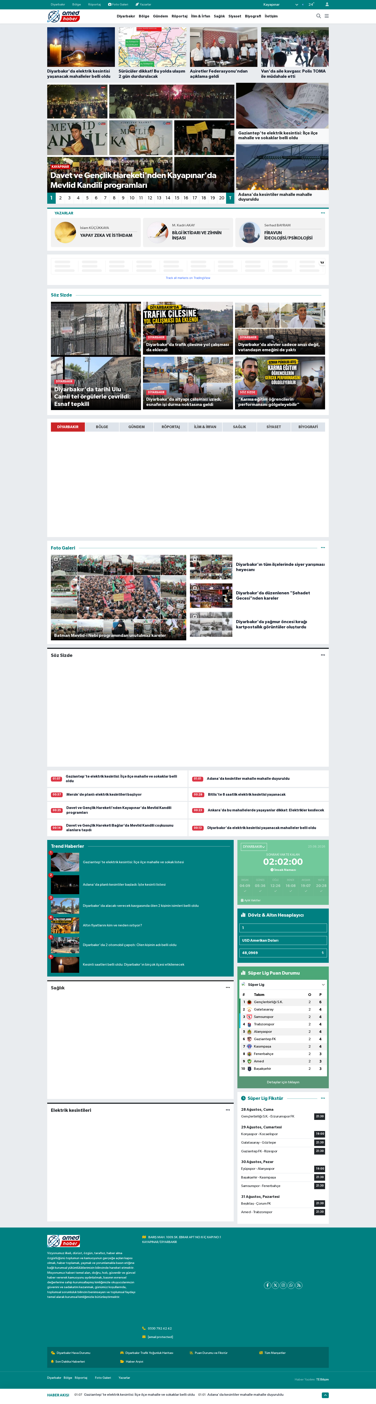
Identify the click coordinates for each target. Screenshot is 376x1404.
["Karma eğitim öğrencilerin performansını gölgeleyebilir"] (280, 383)
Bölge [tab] (102, 427)
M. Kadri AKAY (91, 225)
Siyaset (234, 16)
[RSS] (298, 1285)
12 (150, 198)
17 (195, 198)
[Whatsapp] (291, 1285)
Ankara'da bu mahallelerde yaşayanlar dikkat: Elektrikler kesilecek (266, 810)
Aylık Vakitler (252, 900)
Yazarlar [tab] (64, 213)
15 (177, 198)
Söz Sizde (61, 655)
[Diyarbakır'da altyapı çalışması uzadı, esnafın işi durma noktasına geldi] (188, 383)
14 (168, 198)
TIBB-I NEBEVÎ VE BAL (285, 235)
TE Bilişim (322, 1379)
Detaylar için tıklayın (283, 1082)
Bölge (76, 4)
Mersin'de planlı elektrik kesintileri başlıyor (104, 794)
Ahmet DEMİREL (277, 228)
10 (132, 198)
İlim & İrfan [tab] (205, 427)
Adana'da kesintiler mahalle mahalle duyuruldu (248, 778)
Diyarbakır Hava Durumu (73, 1353)
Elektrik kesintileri (71, 1110)
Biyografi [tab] (308, 427)
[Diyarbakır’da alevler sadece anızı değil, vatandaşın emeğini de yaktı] (280, 328)
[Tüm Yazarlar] (323, 213)
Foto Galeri (120, 4)
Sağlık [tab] (239, 427)
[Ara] (319, 16)
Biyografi (253, 16)
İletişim (271, 16)
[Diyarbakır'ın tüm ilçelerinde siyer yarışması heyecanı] (211, 567)
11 (141, 198)
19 (212, 198)
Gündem (160, 16)
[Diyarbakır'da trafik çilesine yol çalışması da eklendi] (188, 328)
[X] (275, 1285)
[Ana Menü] (327, 16)
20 (221, 198)
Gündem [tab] (136, 427)
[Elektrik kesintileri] (228, 1110)
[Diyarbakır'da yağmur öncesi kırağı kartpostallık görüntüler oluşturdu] (211, 624)
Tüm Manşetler (275, 1353)
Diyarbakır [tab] (67, 427)
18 (203, 198)
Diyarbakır (58, 4)
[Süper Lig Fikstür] (323, 1098)
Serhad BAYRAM (185, 225)
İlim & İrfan (200, 16)
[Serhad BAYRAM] (157, 232)
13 (159, 198)
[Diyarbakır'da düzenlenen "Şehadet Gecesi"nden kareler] (211, 595)
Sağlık (219, 16)
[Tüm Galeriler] (323, 548)
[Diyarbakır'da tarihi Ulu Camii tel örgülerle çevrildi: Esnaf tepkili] (96, 356)
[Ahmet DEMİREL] (250, 232)
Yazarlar (145, 4)
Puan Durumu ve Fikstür (211, 1353)
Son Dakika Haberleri (70, 1361)
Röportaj (94, 4)
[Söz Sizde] (323, 655)
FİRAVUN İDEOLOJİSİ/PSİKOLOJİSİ (196, 235)
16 (186, 198)
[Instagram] (283, 1285)
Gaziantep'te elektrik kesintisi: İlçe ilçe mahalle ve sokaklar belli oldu (139, 1395)
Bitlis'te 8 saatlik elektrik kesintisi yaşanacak (246, 794)
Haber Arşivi (134, 1361)
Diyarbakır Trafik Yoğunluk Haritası (149, 1353)
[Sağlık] (228, 988)
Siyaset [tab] (274, 427)
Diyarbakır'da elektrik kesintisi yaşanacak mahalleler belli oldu (261, 828)
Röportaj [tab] (171, 427)
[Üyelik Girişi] (325, 4)
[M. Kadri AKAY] (65, 232)
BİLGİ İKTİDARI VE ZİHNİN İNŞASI (104, 235)
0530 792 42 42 (160, 1328)
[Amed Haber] (63, 16)
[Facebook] (267, 1285)
